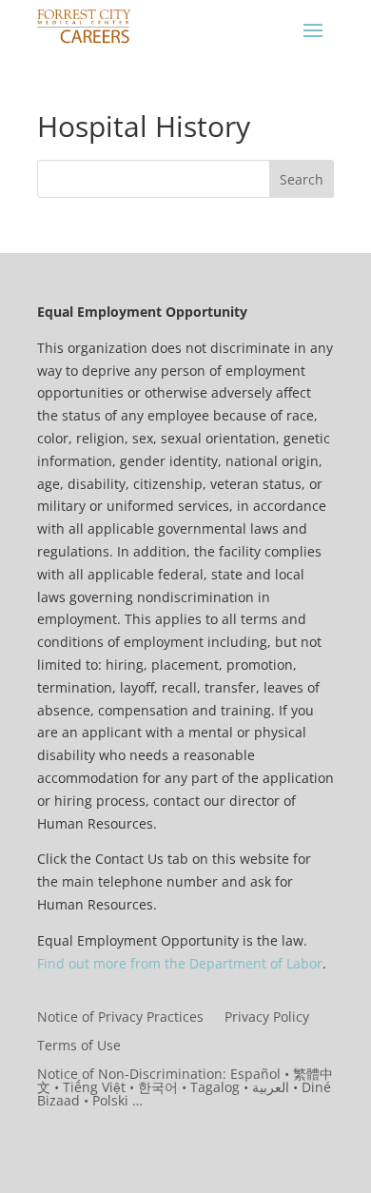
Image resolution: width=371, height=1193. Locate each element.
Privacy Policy (267, 1018)
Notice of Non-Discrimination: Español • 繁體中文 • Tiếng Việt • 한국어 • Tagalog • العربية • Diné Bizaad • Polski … (185, 1088)
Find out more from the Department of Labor (179, 963)
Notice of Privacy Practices (120, 1018)
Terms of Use (79, 1046)
